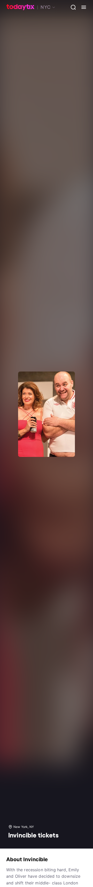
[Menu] (81, 7)
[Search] (71, 7)
